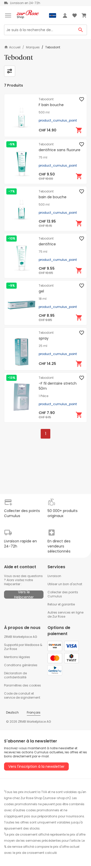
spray (44, 338)
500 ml (44, 112)
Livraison (54, 576)
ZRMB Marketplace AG (20, 637)
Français (33, 712)
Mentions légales (17, 657)
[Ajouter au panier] (79, 130)
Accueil (14, 47)
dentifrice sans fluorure (59, 149)
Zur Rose (10, 649)
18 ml (43, 299)
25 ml (43, 346)
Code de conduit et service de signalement (22, 695)
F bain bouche (51, 104)
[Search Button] (81, 30)
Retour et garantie (61, 604)
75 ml (43, 157)
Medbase (32, 645)
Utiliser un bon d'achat (65, 584)
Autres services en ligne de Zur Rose (65, 614)
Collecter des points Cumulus (63, 594)
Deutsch (12, 712)
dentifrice (47, 244)
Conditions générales (20, 665)
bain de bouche (52, 197)
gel (41, 291)
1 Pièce (43, 396)
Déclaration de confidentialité (15, 675)
